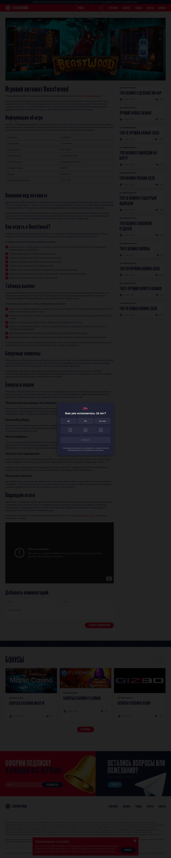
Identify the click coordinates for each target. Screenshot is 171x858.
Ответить (85, 440)
